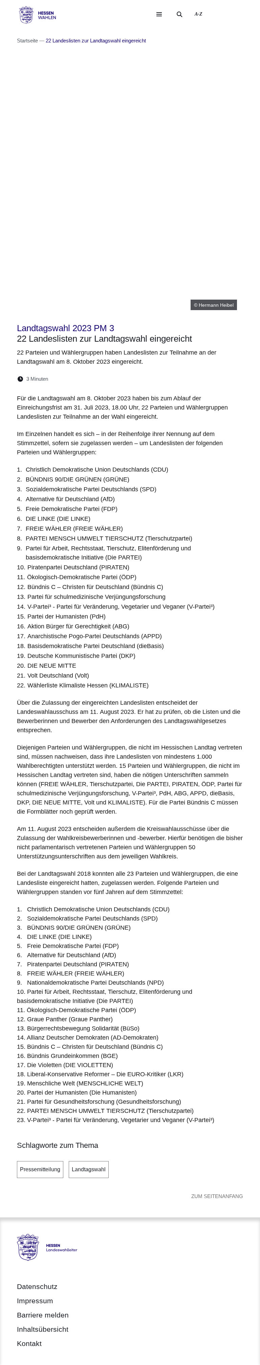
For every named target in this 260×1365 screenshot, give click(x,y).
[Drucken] (111, 379)
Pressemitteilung (40, 1169)
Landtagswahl (89, 1169)
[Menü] (159, 14)
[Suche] (179, 14)
